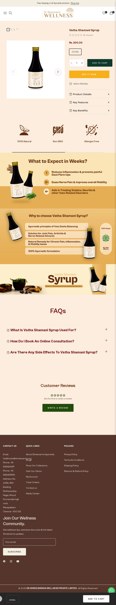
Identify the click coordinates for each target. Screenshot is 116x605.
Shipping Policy (71, 465)
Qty (10, 597)
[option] (36, 69)
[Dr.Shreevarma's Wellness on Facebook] (5, 561)
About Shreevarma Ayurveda (40, 454)
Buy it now (89, 74)
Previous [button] (13, 71)
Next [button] (58, 71)
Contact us (31, 488)
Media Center (32, 493)
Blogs (29, 460)
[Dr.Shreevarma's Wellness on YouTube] (19, 561)
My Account (32, 477)
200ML (75, 52)
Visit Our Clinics (34, 471)
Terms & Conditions (74, 460)
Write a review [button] (58, 408)
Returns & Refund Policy (76, 471)
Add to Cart (96, 599)
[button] (76, 35)
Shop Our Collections (36, 465)
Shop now (75, 3)
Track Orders (32, 482)
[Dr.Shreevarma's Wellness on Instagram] (12, 561)
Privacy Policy (70, 454)
